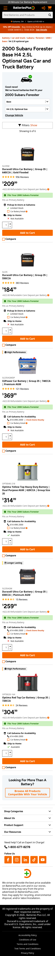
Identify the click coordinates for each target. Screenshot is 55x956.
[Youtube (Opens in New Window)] (42, 859)
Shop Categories (13, 811)
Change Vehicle (14, 115)
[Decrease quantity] (10, 226)
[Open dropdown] (48, 189)
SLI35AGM (7, 588)
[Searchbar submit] (50, 15)
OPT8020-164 (8, 694)
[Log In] (43, 8)
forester (40, 37)
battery (6, 37)
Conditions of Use (27, 939)
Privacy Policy (27, 953)
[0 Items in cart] (49, 8)
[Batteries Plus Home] (24, 8)
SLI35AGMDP (8, 377)
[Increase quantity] (10, 224)
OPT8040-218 (8, 483)
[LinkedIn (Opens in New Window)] (25, 859)
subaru (30, 37)
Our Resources (12, 832)
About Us (9, 818)
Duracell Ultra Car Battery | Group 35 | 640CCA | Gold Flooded (25, 171)
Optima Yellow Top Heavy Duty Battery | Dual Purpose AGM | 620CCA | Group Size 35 (26, 490)
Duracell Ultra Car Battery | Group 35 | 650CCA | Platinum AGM (25, 593)
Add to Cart (27, 232)
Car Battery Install (18, 211)
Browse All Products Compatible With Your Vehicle (27, 792)
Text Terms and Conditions (27, 948)
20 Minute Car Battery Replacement (27, 2)
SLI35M (5, 166)
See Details (41, 29)
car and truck (18, 37)
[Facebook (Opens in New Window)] (8, 859)
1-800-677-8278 (19, 847)
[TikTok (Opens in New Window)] (34, 859)
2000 (48, 37)
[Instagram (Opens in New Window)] (16, 859)
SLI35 (4, 271)
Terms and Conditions (27, 944)
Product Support (13, 825)
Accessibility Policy (27, 935)
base (4, 41)
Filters (25, 125)
